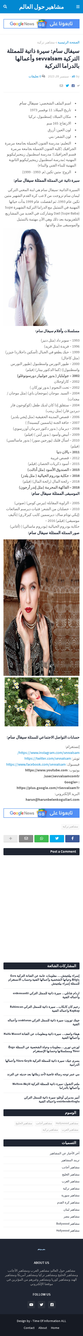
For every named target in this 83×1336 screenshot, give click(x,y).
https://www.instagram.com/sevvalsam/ (49, 752)
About (43, 1328)
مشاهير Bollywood (68, 1224)
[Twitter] (67, 85)
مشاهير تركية (46, 42)
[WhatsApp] (41, 838)
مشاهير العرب (70, 1129)
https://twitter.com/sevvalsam (47, 758)
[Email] (61, 85)
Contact (29, 1328)
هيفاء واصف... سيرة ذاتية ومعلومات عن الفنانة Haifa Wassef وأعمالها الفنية (42, 1036)
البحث (6, 7)
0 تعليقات (35, 76)
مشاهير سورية (70, 1195)
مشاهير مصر (72, 1216)
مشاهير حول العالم (41, 6)
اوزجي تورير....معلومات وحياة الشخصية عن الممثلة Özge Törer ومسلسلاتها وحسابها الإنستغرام (44, 1049)
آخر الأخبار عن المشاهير (65, 1153)
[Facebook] (73, 85)
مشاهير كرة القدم (68, 1202)
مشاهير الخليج (24, 1123)
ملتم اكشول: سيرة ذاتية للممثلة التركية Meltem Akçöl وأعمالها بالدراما (46, 1086)
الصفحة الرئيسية (69, 42)
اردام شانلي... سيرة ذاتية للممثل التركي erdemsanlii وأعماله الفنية (46, 995)
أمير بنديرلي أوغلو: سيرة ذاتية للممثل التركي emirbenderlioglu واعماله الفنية (52, 1099)
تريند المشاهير (70, 1160)
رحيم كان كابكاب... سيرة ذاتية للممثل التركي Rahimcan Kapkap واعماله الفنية (45, 1009)
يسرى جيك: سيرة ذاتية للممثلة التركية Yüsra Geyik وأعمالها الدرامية (42, 1063)
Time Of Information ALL (49, 1321)
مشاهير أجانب (44, 1123)
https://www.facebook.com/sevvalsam (36, 764)
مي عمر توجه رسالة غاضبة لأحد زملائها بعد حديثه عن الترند (43, 1074)
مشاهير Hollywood (67, 1123)
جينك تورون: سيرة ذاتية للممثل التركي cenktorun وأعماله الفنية (44, 1022)
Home (55, 1328)
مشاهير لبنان (71, 1209)
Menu (77, 7)
